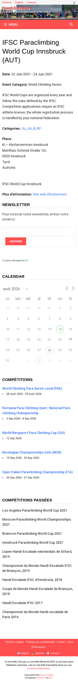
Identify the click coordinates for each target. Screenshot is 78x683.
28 (49, 350)
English (19, 2)
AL (24, 128)
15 (60, 329)
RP (39, 128)
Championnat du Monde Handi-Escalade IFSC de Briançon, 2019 (37, 568)
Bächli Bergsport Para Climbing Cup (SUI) (33, 433)
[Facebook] (74, 3)
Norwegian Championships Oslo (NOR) (31, 452)
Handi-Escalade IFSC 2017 (22, 603)
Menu (13, 24)
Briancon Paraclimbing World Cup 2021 (32, 533)
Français (31, 2)
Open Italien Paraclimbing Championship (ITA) (37, 472)
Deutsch (6, 2)
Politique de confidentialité (40, 642)
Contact (61, 642)
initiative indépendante (38, 668)
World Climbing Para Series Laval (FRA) (32, 388)
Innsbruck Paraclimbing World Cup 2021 (32, 542)
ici (26, 260)
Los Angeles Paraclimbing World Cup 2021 (34, 510)
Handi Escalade (16, 8)
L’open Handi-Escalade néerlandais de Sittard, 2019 (37, 554)
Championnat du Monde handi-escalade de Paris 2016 (35, 614)
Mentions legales (14, 642)
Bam (50, 678)
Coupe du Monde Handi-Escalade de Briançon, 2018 (37, 591)
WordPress (41, 678)
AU (30, 128)
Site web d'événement (50, 194)
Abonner (15, 241)
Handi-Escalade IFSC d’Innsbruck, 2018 (32, 580)
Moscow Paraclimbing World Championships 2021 (36, 521)
